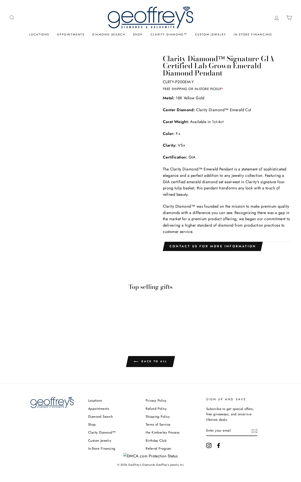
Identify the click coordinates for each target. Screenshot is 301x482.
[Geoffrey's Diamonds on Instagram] (209, 445)
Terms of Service (158, 424)
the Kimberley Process (162, 432)
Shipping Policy (158, 416)
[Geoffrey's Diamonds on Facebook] (218, 445)
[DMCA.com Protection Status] (150, 456)
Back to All (153, 361)
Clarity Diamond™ (168, 34)
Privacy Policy (156, 400)
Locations (39, 34)
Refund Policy (156, 408)
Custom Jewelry (210, 34)
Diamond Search (108, 34)
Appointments (70, 34)
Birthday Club (156, 440)
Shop (138, 34)
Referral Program (158, 448)
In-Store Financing (253, 34)
